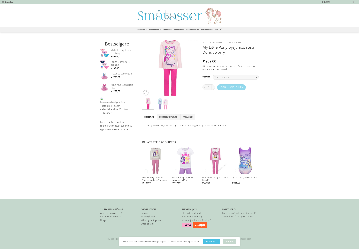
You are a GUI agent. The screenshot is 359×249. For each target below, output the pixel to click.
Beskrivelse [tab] (149, 117)
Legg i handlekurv (231, 87)
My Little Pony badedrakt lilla (244, 177)
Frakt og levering (149, 216)
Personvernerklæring (192, 216)
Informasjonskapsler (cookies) (196, 220)
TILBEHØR (167, 29)
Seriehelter (216, 42)
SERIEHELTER (206, 29)
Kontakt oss (146, 213)
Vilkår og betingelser (151, 220)
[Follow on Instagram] (353, 2)
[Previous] (146, 68)
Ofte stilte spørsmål (191, 213)
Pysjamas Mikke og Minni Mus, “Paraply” (215, 178)
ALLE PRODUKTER (192, 29)
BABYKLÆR (141, 29)
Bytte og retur (147, 223)
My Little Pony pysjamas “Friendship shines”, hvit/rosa (154, 178)
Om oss (110, 239)
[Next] (193, 68)
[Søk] (221, 29)
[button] (8, 2)
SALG (216, 29)
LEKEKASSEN (179, 29)
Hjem (204, 42)
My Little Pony (233, 42)
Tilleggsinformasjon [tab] (168, 117)
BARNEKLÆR (154, 29)
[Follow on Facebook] (350, 2)
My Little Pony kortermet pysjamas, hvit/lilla (183, 178)
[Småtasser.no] (179, 15)
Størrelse (206, 77)
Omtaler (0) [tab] (188, 117)
